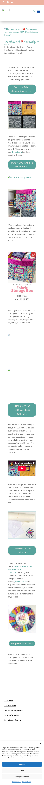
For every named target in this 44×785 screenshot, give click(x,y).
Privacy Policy (26, 782)
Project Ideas (9, 53)
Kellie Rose (11, 47)
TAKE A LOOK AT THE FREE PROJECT (22, 164)
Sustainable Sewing (12, 720)
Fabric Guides (10, 705)
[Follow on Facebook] (3, 2)
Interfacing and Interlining (14, 50)
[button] (40, 743)
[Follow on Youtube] (12, 2)
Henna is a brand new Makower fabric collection (20, 569)
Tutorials (18, 53)
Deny (22, 770)
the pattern (17, 152)
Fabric (29, 47)
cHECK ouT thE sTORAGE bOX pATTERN (22, 410)
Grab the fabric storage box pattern (22, 89)
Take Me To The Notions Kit (22, 550)
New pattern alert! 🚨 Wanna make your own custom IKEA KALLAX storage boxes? (21, 43)
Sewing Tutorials (11, 715)
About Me (8, 701)
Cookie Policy (16, 782)
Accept (22, 764)
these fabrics (21, 581)
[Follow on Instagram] (8, 2)
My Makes (30, 50)
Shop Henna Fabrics (22, 643)
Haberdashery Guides (13, 710)
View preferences (22, 776)
